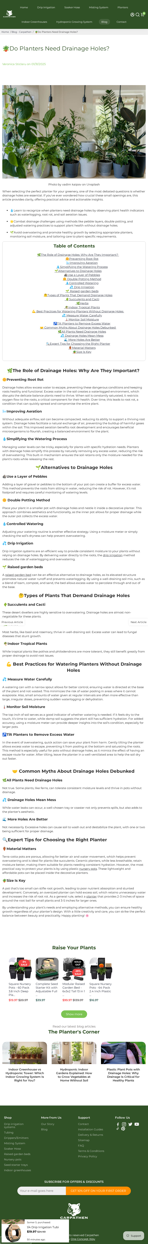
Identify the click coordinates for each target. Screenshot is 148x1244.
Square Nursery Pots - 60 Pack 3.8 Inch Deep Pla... (20, 989)
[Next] (25, 968)
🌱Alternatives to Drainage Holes (78, 271)
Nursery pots (12, 1159)
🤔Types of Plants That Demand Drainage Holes (78, 295)
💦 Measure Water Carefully (82, 315)
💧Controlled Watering (82, 283)
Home (24, 7)
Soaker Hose (72, 7)
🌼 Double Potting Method (82, 279)
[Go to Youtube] (136, 1125)
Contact (121, 21)
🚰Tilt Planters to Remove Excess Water (81, 323)
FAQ (81, 1145)
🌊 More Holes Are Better (82, 339)
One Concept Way (83, 1239)
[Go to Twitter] (130, 1125)
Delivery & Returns (90, 1134)
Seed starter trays (16, 1164)
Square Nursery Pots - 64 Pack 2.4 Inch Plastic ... (100, 989)
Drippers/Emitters (16, 1137)
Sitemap (83, 1140)
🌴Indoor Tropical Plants (82, 307)
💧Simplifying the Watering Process (82, 267)
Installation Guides (90, 1129)
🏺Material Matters (82, 348)
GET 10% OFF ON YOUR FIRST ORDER (98, 1191)
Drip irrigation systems (14, 1125)
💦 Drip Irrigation (82, 287)
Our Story (47, 1124)
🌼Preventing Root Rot (82, 259)
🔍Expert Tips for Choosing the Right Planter (78, 344)
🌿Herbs (82, 303)
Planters (123, 7)
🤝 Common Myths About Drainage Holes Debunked (78, 327)
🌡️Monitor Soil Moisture (82, 319)
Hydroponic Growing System (74, 21)
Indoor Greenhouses (34, 21)
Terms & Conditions (91, 1151)
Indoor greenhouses (17, 1170)
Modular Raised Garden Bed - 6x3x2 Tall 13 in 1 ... (73, 989)
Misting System (98, 7)
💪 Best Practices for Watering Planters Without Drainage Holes (78, 311)
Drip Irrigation (46, 7)
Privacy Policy (87, 1156)
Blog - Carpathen (21, 31)
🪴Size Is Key (82, 352)
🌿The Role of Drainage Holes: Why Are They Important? (78, 255)
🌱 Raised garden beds (82, 291)
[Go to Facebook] (118, 1125)
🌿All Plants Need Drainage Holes (82, 331)
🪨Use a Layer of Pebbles (82, 275)
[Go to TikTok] (118, 1129)
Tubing (8, 1132)
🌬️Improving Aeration (82, 263)
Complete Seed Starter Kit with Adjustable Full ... (47, 989)
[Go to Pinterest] (123, 1129)
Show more (74, 1014)
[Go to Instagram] (124, 1125)
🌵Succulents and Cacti (82, 299)
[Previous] (15, 968)
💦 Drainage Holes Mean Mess (82, 335)
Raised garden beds (17, 1154)
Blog (104, 21)
